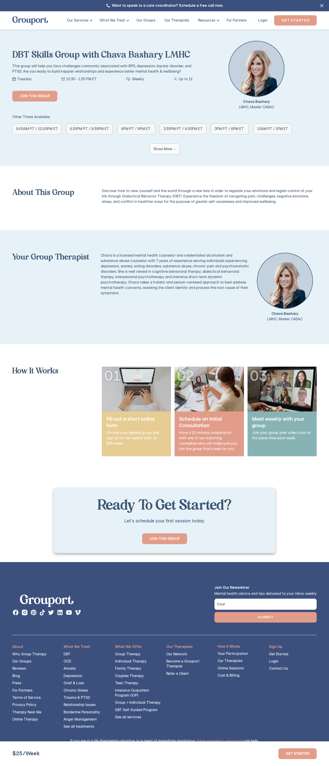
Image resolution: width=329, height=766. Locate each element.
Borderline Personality (82, 712)
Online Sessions (231, 668)
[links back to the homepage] (47, 602)
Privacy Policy (24, 704)
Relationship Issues (80, 704)
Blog (16, 675)
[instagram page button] (24, 612)
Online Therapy (25, 719)
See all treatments (79, 726)
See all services (128, 717)
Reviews (19, 668)
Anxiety (70, 668)
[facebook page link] (15, 612)
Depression (73, 675)
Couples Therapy (129, 675)
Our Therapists (176, 20)
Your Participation (233, 653)
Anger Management (80, 719)
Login (262, 20)
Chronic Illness (76, 690)
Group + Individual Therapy (138, 702)
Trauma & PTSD (77, 697)
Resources (206, 20)
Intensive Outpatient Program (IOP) (132, 693)
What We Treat (112, 20)
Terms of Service (26, 697)
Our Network (176, 654)
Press (16, 683)
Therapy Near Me (26, 712)
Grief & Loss (74, 683)
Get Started (295, 20)
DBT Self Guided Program (136, 710)
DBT (67, 654)
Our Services (77, 20)
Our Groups (145, 20)
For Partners (236, 20)
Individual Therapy (131, 661)
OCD (67, 661)
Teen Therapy (126, 683)
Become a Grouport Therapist (182, 664)
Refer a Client (177, 673)
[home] (30, 20)
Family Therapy (128, 668)
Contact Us (278, 668)
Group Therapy (128, 654)
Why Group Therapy (29, 654)
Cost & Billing (228, 675)
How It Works (229, 646)
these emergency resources (219, 740)
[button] (78, 20)
